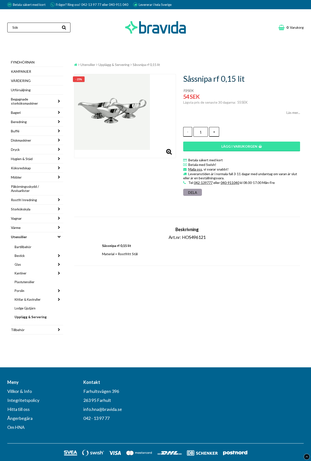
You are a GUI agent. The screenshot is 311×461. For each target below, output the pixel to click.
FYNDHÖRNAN (23, 62)
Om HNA (16, 427)
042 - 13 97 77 (96, 418)
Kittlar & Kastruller (28, 299)
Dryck (15, 149)
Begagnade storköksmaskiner (24, 101)
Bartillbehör (23, 247)
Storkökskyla (20, 209)
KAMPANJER (21, 71)
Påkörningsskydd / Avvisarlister (25, 188)
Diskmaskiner (21, 140)
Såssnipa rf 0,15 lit (146, 65)
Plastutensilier (25, 282)
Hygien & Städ (22, 159)
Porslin (19, 291)
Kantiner (20, 273)
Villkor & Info (19, 391)
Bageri (16, 112)
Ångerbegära (20, 418)
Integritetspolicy (23, 400)
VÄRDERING (21, 81)
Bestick (20, 256)
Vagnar (16, 218)
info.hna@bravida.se (102, 409)
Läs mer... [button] (293, 112)
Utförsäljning (21, 90)
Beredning (19, 122)
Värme (16, 228)
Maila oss (195, 169)
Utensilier (19, 237)
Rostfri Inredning (24, 200)
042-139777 (203, 183)
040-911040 (230, 183)
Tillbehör (18, 330)
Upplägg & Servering (31, 317)
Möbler (16, 177)
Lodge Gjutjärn (25, 308)
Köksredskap (21, 168)
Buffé (15, 131)
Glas (18, 264)
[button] (291, 27)
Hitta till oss (18, 409)
